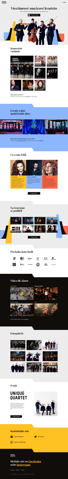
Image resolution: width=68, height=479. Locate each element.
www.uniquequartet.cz (16, 474)
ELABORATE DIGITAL (27, 474)
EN (61, 2)
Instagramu (23, 464)
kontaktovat (41, 140)
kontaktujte (28, 96)
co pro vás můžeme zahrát (21, 140)
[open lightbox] (17, 345)
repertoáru (26, 319)
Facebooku (35, 461)
